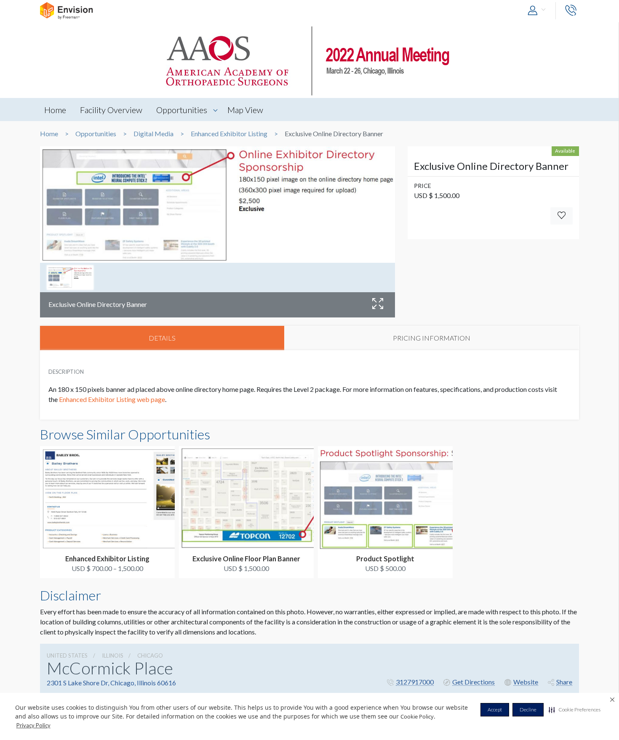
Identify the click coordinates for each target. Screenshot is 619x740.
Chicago (150, 655)
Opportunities (181, 110)
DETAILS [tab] (162, 338)
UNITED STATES (67, 655)
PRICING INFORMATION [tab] (431, 338)
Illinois (112, 655)
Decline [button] (528, 709)
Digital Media (153, 133)
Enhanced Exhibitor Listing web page (112, 399)
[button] (574, 709)
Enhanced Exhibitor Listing (229, 133)
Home (55, 110)
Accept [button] (495, 709)
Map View (245, 110)
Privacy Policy (33, 725)
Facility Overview (111, 110)
